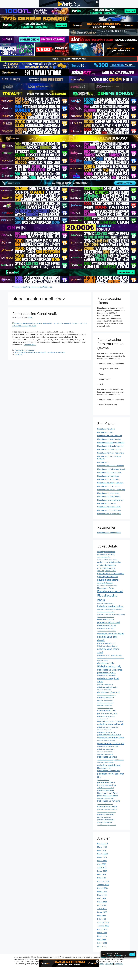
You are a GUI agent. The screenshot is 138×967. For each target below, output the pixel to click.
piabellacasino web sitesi (105, 788)
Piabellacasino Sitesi (107, 757)
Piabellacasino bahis (107, 598)
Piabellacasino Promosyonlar (24, 350)
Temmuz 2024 (103, 885)
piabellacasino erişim (116, 655)
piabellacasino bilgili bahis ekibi (105, 617)
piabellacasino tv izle (106, 782)
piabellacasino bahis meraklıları (105, 603)
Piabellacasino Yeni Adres (107, 793)
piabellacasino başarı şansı (104, 614)
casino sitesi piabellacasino (109, 562)
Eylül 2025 (101, 850)
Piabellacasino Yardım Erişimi (109, 507)
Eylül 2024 (101, 878)
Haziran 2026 (102, 844)
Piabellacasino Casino (106, 643)
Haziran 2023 (102, 929)
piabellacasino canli (108, 622)
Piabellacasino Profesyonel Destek (111, 469)
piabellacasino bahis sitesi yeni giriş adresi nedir (110, 609)
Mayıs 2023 (102, 933)
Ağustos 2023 (103, 922)
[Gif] (69, 138)
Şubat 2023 (102, 943)
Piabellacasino (103, 462)
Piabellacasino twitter (106, 785)
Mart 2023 (101, 940)
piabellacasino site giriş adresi (105, 754)
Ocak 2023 (101, 946)
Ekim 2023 (101, 916)
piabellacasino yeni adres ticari (105, 798)
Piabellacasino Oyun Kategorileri (110, 446)
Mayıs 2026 (102, 847)
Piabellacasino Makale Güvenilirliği (111, 490)
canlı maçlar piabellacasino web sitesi (107, 559)
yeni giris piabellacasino (105, 822)
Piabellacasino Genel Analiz (35, 314)
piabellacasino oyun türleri (104, 729)
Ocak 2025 (101, 864)
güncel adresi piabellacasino (110, 573)
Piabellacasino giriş (109, 666)
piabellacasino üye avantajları (105, 804)
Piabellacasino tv (104, 768)
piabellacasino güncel (106, 673)
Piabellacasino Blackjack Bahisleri (110, 443)
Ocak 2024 (101, 905)
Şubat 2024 (102, 902)
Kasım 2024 (102, 871)
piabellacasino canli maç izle (106, 625)
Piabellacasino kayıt (106, 710)
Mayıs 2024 (102, 892)
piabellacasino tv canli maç (108, 771)
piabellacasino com (103, 655)
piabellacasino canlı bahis (105, 628)
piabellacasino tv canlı (103, 780)
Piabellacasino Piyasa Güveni (109, 514)
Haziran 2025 (102, 854)
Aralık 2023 (102, 909)
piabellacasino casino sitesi (108, 651)
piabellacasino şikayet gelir (104, 817)
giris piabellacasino (21, 352)
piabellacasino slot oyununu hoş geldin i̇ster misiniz (110, 760)
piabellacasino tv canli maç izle (110, 775)
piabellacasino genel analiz (37, 352)
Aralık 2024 (102, 868)
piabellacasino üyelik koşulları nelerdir (107, 809)
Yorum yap (18, 354)
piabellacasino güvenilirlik (104, 689)
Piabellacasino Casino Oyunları (107, 646)
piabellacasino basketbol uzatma (105, 612)
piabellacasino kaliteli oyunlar (105, 708)
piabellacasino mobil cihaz (56, 352)
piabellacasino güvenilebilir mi (105, 684)
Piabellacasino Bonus (105, 619)
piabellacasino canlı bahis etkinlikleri (106, 631)
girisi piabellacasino (106, 565)
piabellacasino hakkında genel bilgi (106, 695)
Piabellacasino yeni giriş (108, 801)
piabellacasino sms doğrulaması (105, 762)
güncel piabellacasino (107, 576)
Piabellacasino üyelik (107, 806)
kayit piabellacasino (108, 579)
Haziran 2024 (102, 888)
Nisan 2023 (102, 936)
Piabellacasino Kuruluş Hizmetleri (110, 466)
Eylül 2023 (101, 919)
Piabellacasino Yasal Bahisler (109, 510)
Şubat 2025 (102, 861)
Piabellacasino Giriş (105, 432)
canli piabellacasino (103, 557)
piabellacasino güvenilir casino (107, 687)
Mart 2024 (101, 898)
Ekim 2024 (101, 874)
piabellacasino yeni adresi (107, 796)
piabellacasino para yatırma (106, 732)
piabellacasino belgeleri (118, 614)
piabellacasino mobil (102, 719)
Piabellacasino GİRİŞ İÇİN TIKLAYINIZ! (69, 59)
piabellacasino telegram (109, 765)
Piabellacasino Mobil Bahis (108, 493)
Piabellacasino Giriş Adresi (109, 670)
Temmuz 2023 (103, 926)
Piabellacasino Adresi (106, 429)
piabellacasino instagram (105, 697)
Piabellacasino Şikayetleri (105, 814)
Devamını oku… (30, 345)
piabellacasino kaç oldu (107, 713)
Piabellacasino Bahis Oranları (109, 439)
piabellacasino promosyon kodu (107, 746)
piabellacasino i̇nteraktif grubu (105, 700)
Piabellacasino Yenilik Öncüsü (109, 473)
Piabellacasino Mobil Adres (108, 479)
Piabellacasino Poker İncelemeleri (110, 453)
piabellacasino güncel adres (106, 675)
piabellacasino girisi (105, 663)
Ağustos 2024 (103, 881)
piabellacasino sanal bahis (105, 749)
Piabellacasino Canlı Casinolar (109, 436)
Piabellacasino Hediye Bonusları (110, 483)
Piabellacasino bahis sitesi (110, 606)
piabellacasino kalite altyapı (104, 705)
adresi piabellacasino (106, 552)
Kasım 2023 (102, 912)
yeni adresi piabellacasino (105, 819)
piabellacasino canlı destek (107, 638)
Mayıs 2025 (102, 857)
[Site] (34, 100)
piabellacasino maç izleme (106, 716)
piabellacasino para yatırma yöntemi (109, 735)
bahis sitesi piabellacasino (105, 554)
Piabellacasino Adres (105, 588)
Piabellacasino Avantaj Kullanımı (110, 500)
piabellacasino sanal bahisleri (105, 751)
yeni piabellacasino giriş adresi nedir (106, 825)
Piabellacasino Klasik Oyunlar (109, 449)
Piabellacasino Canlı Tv (106, 503)
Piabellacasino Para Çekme (110, 737)
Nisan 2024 (102, 895)
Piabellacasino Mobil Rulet (108, 476)
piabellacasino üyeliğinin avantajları (106, 812)
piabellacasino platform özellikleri (106, 740)
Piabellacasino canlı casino (110, 633)
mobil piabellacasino (105, 583)
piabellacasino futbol (102, 660)
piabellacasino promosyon (110, 743)
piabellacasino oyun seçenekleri (107, 727)
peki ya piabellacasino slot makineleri (107, 585)
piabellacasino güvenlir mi (108, 692)
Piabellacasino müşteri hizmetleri (110, 721)
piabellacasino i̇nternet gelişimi (105, 702)
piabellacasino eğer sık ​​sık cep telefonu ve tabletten (110, 658)
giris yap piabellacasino (106, 571)
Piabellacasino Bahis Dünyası (109, 497)
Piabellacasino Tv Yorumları (108, 486)
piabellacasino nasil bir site (110, 724)
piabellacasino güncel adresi (108, 680)
